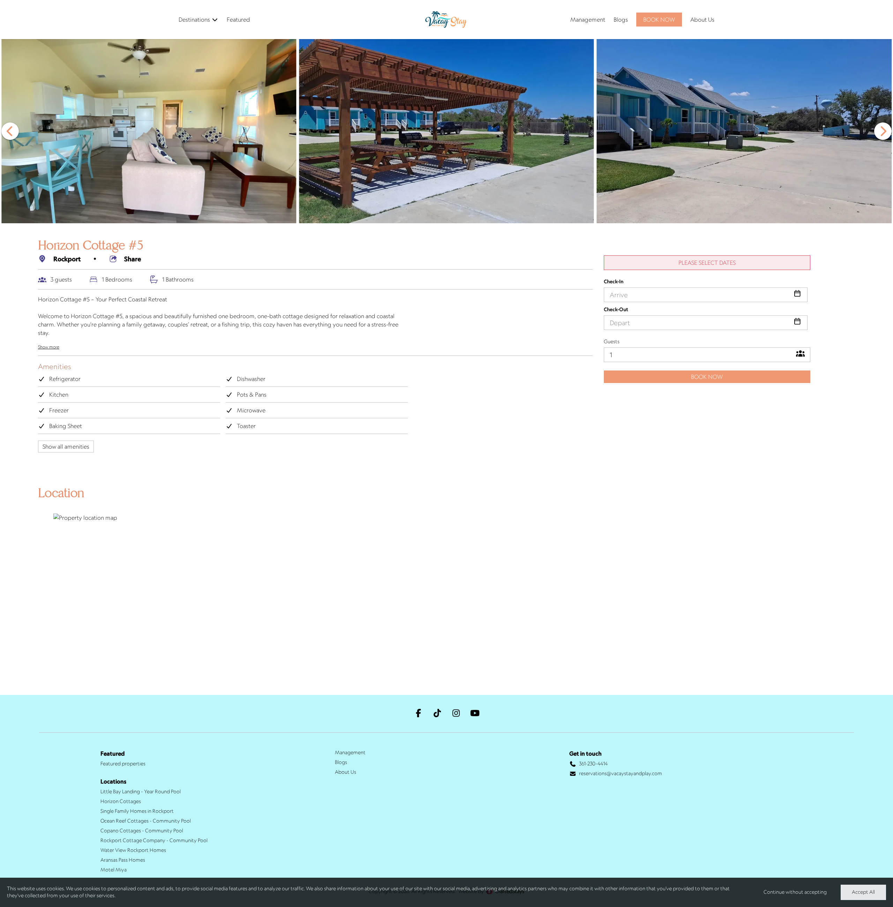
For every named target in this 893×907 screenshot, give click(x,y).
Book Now (707, 376)
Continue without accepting (795, 892)
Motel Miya (113, 870)
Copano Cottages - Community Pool (141, 830)
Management (587, 19)
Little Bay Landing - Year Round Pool (140, 791)
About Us (702, 19)
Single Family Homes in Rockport (137, 811)
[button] (10, 131)
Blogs (621, 19)
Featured (238, 19)
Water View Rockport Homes (133, 850)
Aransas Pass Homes (122, 860)
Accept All (863, 892)
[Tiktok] (437, 713)
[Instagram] (456, 713)
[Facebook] (418, 713)
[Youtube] (475, 713)
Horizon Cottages (120, 801)
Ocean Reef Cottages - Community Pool (145, 821)
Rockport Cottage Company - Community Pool (154, 840)
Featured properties (122, 763)
